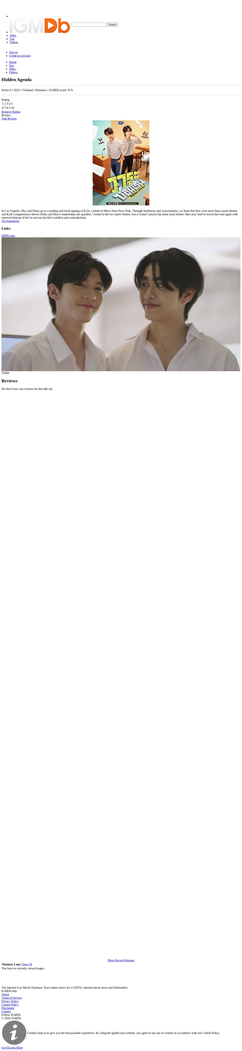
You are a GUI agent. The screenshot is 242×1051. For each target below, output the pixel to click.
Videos (14, 42)
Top (12, 38)
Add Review (9, 118)
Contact (6, 1011)
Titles (13, 35)
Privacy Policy (10, 1001)
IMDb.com (8, 235)
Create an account (19, 55)
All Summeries (10, 221)
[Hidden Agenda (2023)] (121, 162)
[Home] (40, 32)
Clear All (26, 964)
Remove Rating (11, 111)
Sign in (13, 52)
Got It (5, 1047)
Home (12, 62)
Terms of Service (12, 997)
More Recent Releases (121, 960)
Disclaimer (8, 1008)
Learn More (16, 1047)
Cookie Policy (10, 1004)
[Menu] (16, 16)
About (5, 994)
